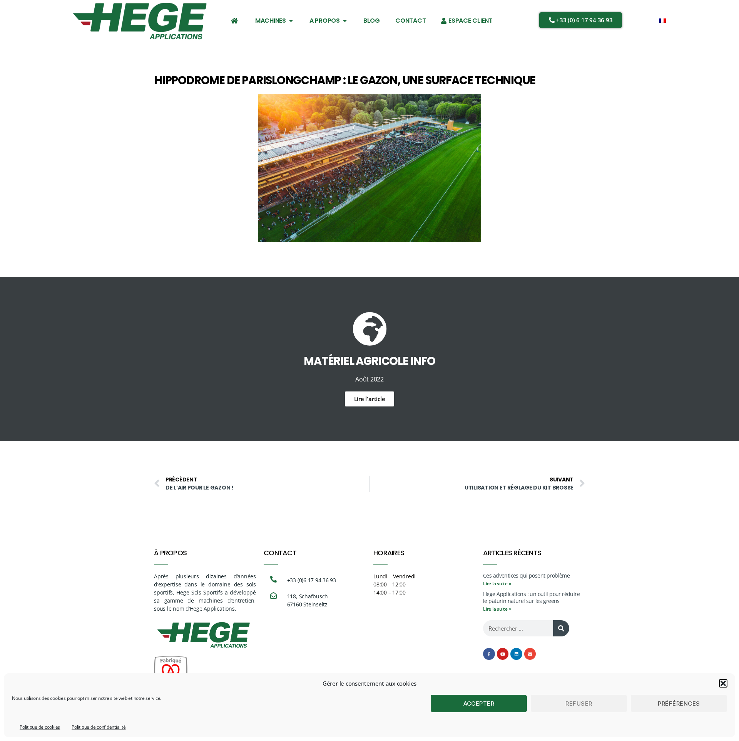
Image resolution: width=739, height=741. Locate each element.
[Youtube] (503, 654)
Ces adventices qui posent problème (526, 575)
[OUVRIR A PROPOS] (345, 20)
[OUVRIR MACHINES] (291, 20)
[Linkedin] (516, 654)
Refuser (578, 703)
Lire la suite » (497, 583)
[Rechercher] (561, 628)
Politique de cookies (40, 727)
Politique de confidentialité (98, 727)
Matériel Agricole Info (369, 361)
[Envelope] (530, 654)
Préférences (679, 703)
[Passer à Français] (662, 20)
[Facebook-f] (489, 654)
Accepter (479, 703)
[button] (723, 683)
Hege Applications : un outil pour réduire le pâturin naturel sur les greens (531, 597)
